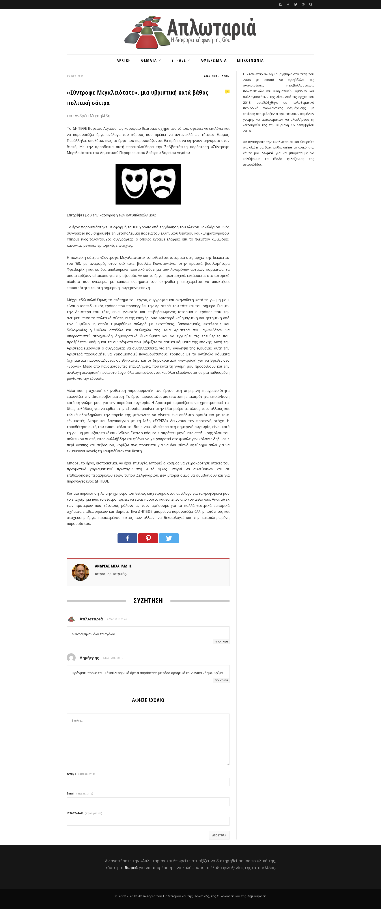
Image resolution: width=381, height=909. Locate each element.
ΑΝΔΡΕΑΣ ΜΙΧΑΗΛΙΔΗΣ (113, 566)
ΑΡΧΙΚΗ (124, 60)
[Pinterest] (148, 538)
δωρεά (267, 153)
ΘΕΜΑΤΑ (149, 60)
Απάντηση (221, 641)
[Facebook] (127, 538)
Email (80, 793)
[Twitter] (169, 538)
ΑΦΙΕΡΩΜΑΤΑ (214, 60)
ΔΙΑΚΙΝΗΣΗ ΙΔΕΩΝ (217, 76)
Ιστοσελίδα (84, 813)
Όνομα (81, 773)
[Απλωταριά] (190, 31)
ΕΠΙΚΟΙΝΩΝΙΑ (250, 60)
